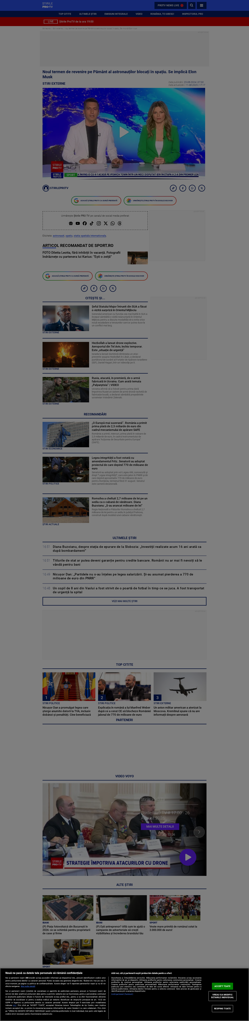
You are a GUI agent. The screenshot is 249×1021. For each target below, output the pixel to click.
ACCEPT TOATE (222, 986)
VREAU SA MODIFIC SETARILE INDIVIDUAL (222, 996)
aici (14, 1005)
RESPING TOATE (222, 1008)
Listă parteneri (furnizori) (122, 994)
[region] (124, 994)
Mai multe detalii (28, 986)
